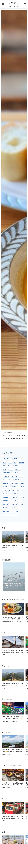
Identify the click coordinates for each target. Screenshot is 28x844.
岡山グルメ (15, 472)
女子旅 (4, 469)
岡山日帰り (5, 508)
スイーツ (10, 469)
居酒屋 (22, 483)
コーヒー (15, 497)
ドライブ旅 (14, 515)
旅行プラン (21, 462)
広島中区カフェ (6, 497)
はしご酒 (5, 486)
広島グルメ (5, 483)
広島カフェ (5, 504)
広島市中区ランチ (13, 494)
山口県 (16, 511)
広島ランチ (18, 469)
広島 (4, 458)
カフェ (4, 462)
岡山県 (22, 486)
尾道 (15, 508)
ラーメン (22, 497)
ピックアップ (19, 476)
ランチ (10, 462)
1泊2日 (4, 490)
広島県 (11, 479)
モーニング (10, 511)
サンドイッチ (14, 504)
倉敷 (15, 500)
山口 (20, 508)
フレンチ (5, 494)
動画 (9, 465)
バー (4, 511)
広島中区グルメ (6, 472)
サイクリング (6, 515)
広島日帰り (16, 490)
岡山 (15, 462)
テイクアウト (16, 465)
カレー (20, 500)
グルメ (4, 465)
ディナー (5, 479)
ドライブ (17, 479)
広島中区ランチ (14, 483)
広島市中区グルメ (13, 486)
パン (13, 476)
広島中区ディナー (7, 500)
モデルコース (6, 476)
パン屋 (21, 504)
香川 (10, 490)
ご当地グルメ (17, 458)
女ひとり (9, 458)
